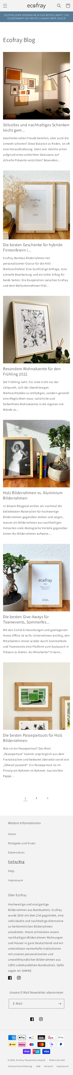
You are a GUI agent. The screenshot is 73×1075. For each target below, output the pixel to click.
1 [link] (25, 798)
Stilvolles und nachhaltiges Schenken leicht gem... (36, 127)
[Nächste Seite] (47, 798)
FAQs (11, 871)
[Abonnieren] (59, 1004)
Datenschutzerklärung (20, 1066)
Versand (48, 1066)
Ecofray (20, 1059)
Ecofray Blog (16, 861)
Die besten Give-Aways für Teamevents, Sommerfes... (26, 619)
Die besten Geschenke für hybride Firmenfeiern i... (32, 247)
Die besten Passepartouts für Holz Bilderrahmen (32, 737)
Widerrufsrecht (57, 1060)
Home (12, 834)
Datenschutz (16, 852)
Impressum (15, 880)
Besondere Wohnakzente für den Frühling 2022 (32, 371)
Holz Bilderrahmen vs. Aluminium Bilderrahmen (33, 495)
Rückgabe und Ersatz (21, 843)
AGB (38, 1066)
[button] (5, 5)
